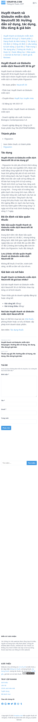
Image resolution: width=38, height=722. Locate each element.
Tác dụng (31, 41)
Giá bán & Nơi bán (13, 55)
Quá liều (20, 46)
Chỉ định (7, 44)
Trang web (5, 418)
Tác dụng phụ (9, 49)
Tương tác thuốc (24, 49)
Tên (3, 400)
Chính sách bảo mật (8, 688)
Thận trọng (30, 46)
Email (3, 409)
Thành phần (26, 38)
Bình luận (5, 374)
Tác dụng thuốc (17, 330)
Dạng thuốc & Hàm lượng (14, 41)
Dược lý (6, 52)
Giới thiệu (4, 682)
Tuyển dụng (5, 691)
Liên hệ (3, 685)
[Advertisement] (19, 446)
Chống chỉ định (19, 44)
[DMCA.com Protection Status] (28, 674)
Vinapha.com (14, 1)
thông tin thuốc (15, 669)
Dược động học (18, 52)
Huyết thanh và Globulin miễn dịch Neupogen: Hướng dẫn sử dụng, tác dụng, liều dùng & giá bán (18, 344)
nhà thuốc (29, 319)
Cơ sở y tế (22, 667)
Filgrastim (7, 147)
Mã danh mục (6, 694)
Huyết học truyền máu (24, 98)
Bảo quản (31, 52)
